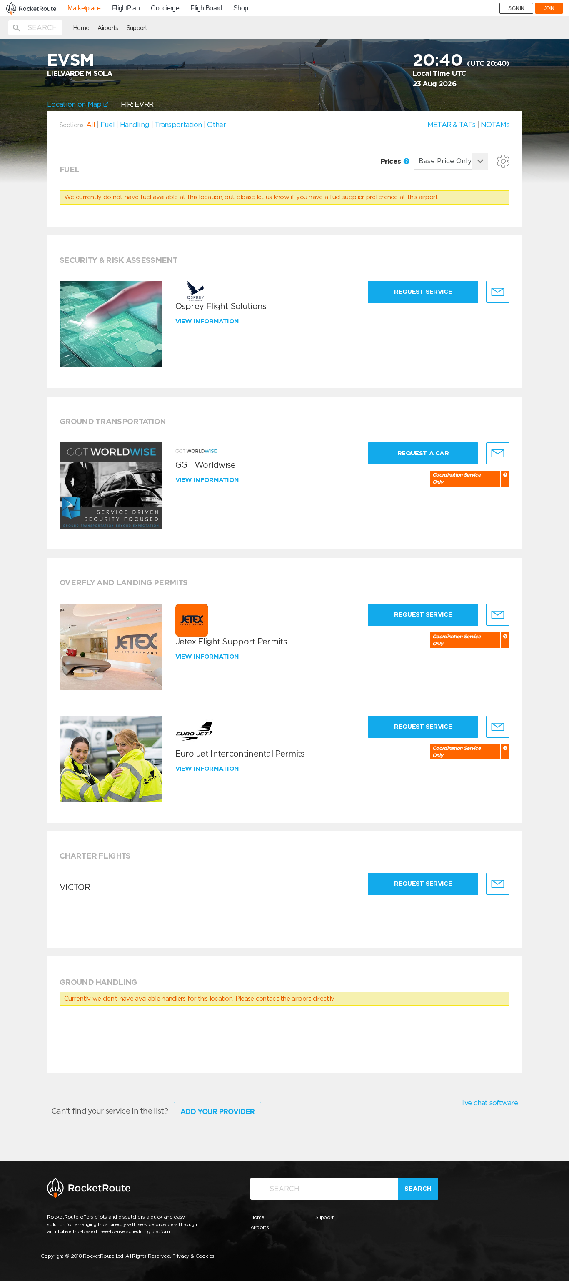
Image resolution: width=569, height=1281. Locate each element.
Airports (107, 28)
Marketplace (83, 8)
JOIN (549, 8)
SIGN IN (516, 8)
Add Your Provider (217, 1111)
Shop (240, 8)
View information (208, 321)
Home (81, 28)
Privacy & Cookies (193, 1256)
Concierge (165, 8)
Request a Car (423, 453)
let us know (273, 197)
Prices (392, 161)
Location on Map (75, 104)
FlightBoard (206, 8)
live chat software (489, 1103)
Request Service (423, 291)
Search (418, 1188)
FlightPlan (126, 8)
